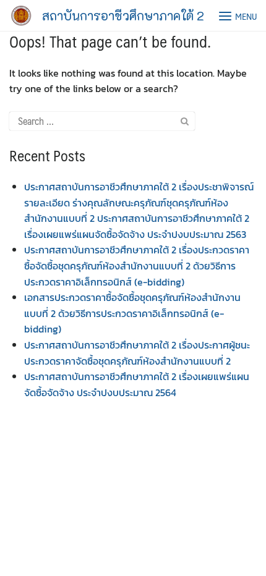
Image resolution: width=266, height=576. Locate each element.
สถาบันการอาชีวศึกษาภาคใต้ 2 (123, 15)
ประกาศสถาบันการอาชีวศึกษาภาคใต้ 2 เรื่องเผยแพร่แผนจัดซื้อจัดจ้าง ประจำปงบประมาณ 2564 (136, 384)
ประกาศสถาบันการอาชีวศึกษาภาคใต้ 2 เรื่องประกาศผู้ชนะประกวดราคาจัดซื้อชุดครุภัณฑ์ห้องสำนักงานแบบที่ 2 (137, 352)
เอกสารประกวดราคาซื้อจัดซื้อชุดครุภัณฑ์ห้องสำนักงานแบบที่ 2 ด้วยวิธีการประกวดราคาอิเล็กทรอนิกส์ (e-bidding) (132, 313)
